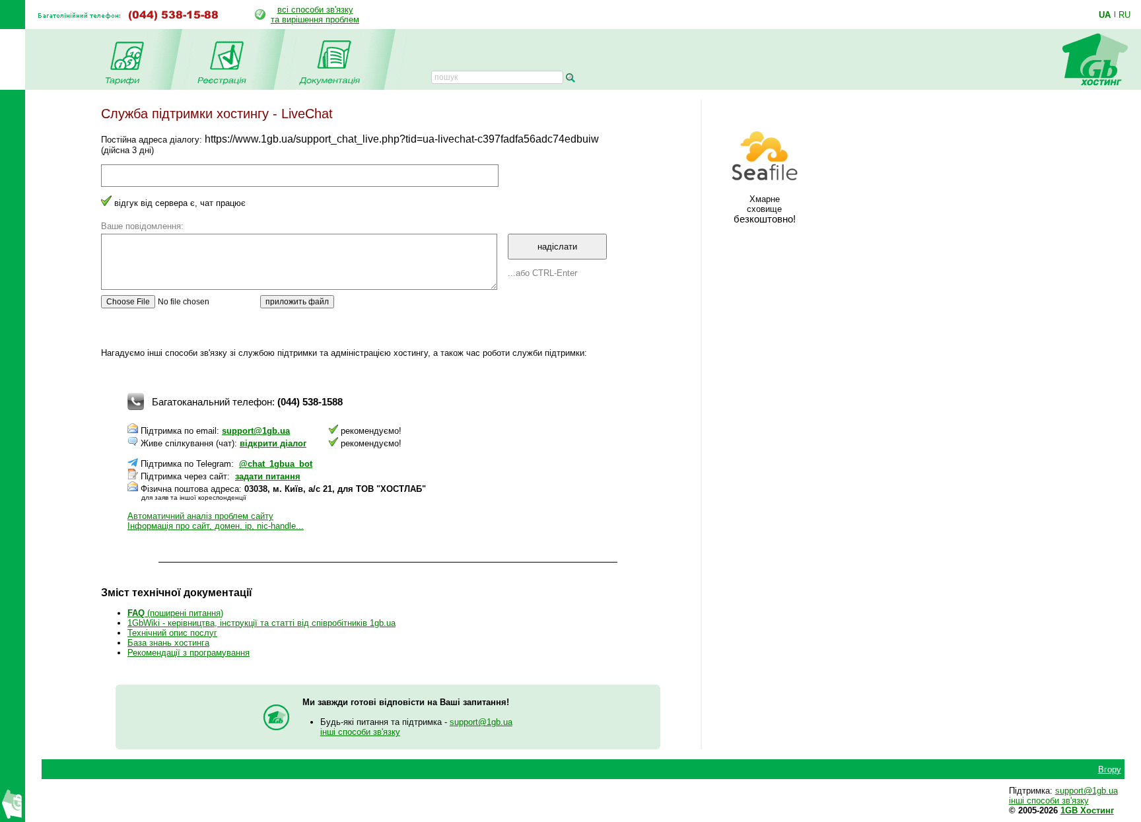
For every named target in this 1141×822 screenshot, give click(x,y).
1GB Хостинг (1087, 810)
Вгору (1109, 769)
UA (1105, 14)
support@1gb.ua (256, 431)
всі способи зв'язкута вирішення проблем (315, 14)
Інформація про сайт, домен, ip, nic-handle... (215, 526)
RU (1124, 14)
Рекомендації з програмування (188, 653)
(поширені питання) (175, 613)
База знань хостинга (168, 643)
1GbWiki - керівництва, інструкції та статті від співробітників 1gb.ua (261, 623)
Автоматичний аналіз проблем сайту (200, 516)
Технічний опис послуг (172, 633)
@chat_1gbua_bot (275, 464)
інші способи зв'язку (360, 732)
